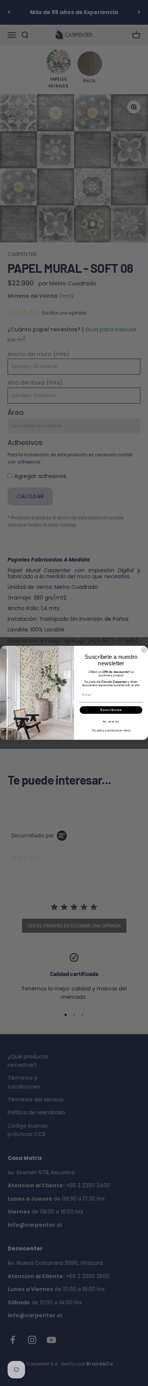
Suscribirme (111, 710)
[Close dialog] (144, 650)
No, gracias (111, 721)
